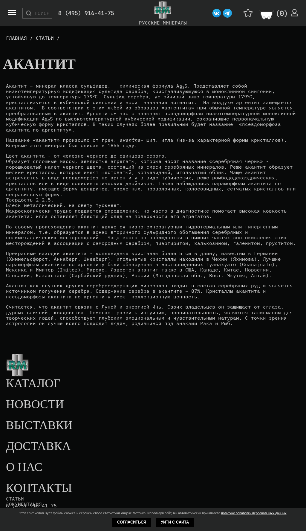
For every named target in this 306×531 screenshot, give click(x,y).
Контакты (39, 488)
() (282, 13)
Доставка (38, 446)
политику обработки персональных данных (254, 513)
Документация (24, 504)
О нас (24, 467)
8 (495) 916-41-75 (86, 13)
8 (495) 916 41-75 (31, 506)
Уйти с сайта (175, 522)
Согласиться (131, 522)
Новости (35, 404)
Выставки (39, 425)
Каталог (33, 383)
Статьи (15, 498)
